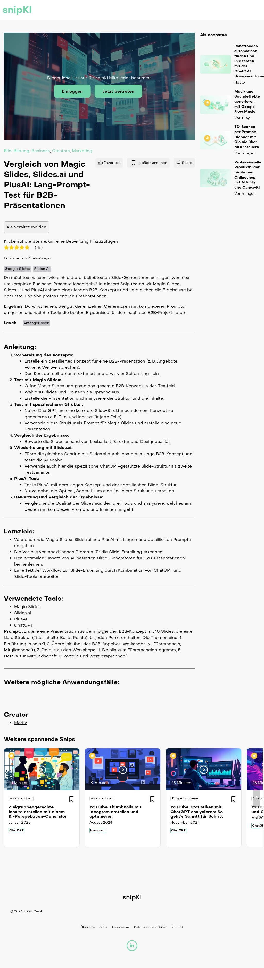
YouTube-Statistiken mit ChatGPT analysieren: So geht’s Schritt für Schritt (196, 812)
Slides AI (42, 269)
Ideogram (97, 830)
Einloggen (72, 91)
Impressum (120, 927)
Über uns (88, 927)
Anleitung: (20, 347)
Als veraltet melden (26, 226)
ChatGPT (16, 830)
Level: (10, 322)
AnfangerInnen (36, 323)
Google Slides (17, 269)
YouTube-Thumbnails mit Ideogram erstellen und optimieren (115, 812)
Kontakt (177, 927)
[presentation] (7, 797)
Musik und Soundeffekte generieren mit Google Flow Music (247, 101)
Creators (61, 150)
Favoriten (112, 162)
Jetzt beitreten (118, 91)
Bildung (21, 150)
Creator (16, 714)
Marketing (82, 150)
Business (40, 150)
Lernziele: (19, 531)
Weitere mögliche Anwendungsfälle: (61, 682)
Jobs (103, 927)
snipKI (17, 9)
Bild (8, 150)
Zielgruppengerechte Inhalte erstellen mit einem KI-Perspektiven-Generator (38, 812)
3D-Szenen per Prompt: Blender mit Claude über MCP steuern (246, 137)
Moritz (20, 722)
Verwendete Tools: (33, 598)
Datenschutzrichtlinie (150, 927)
